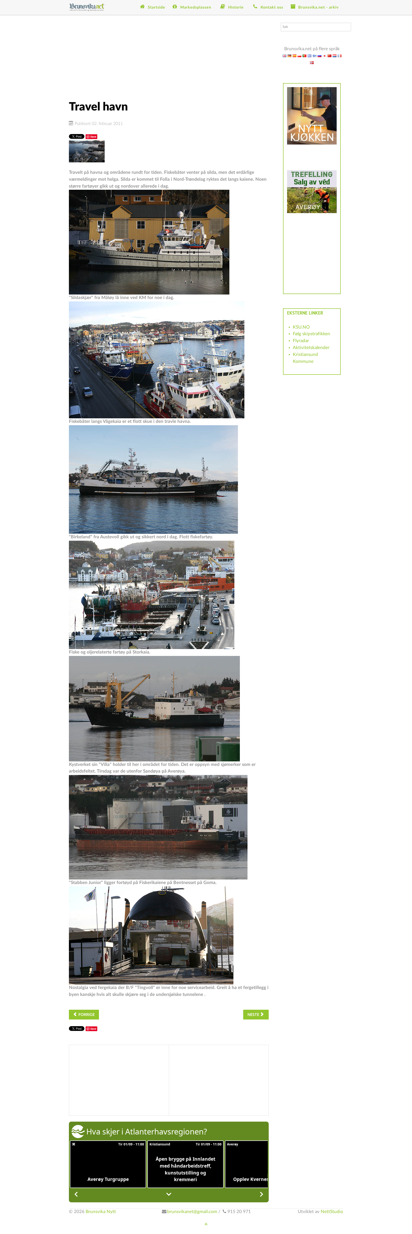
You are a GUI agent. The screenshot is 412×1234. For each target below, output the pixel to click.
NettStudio (332, 1211)
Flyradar (301, 341)
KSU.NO (301, 327)
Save (93, 136)
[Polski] (299, 55)
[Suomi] (314, 55)
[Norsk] (312, 62)
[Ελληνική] (309, 55)
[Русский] (319, 55)
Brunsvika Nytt (101, 1211)
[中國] (329, 55)
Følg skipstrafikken (311, 334)
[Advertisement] (169, 56)
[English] (284, 55)
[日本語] (324, 55)
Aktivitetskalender (311, 347)
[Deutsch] (289, 55)
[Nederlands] (334, 55)
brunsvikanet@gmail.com (192, 1211)
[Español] (294, 55)
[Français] (339, 55)
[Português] (304, 55)
